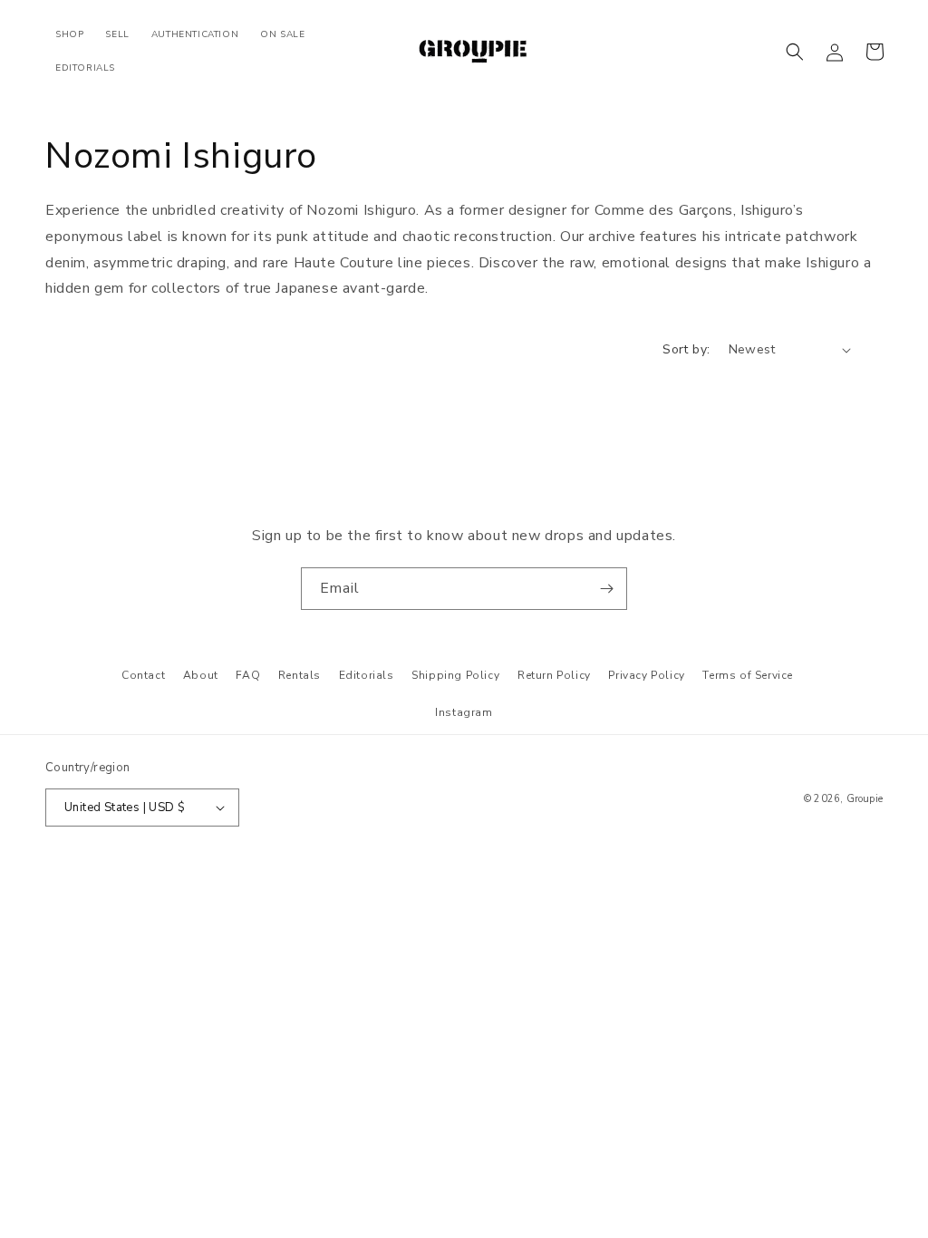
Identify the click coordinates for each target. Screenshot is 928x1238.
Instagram (463, 712)
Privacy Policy (646, 675)
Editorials (366, 675)
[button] (795, 52)
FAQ (248, 675)
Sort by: (686, 349)
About (200, 675)
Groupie (864, 799)
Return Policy (554, 675)
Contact (143, 675)
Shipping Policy (455, 675)
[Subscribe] (606, 588)
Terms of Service (747, 675)
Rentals (299, 675)
